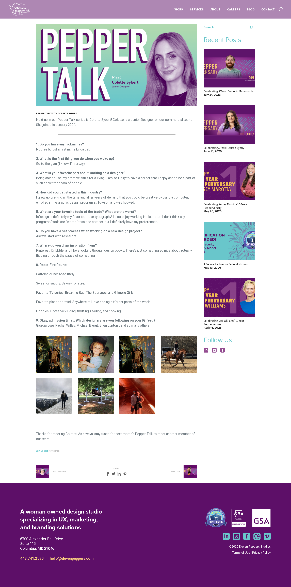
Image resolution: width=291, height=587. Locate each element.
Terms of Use (241, 552)
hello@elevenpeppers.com (72, 558)
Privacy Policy (261, 552)
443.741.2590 (32, 558)
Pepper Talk (53, 451)
